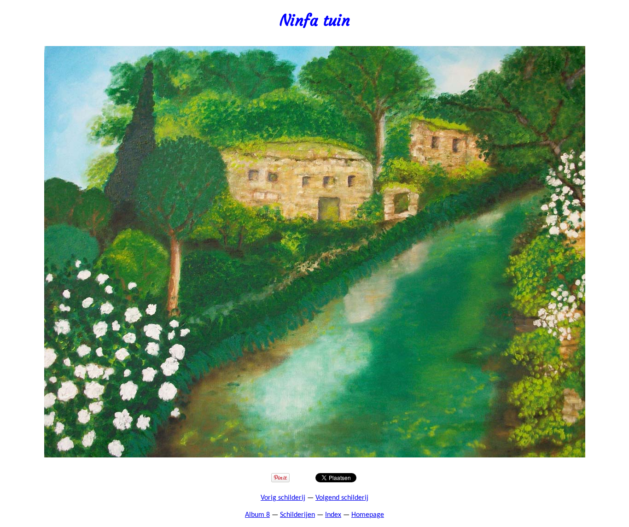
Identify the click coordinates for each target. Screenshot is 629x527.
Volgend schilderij (341, 498)
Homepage (367, 515)
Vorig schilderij (283, 498)
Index (333, 515)
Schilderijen (297, 515)
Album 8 (257, 515)
